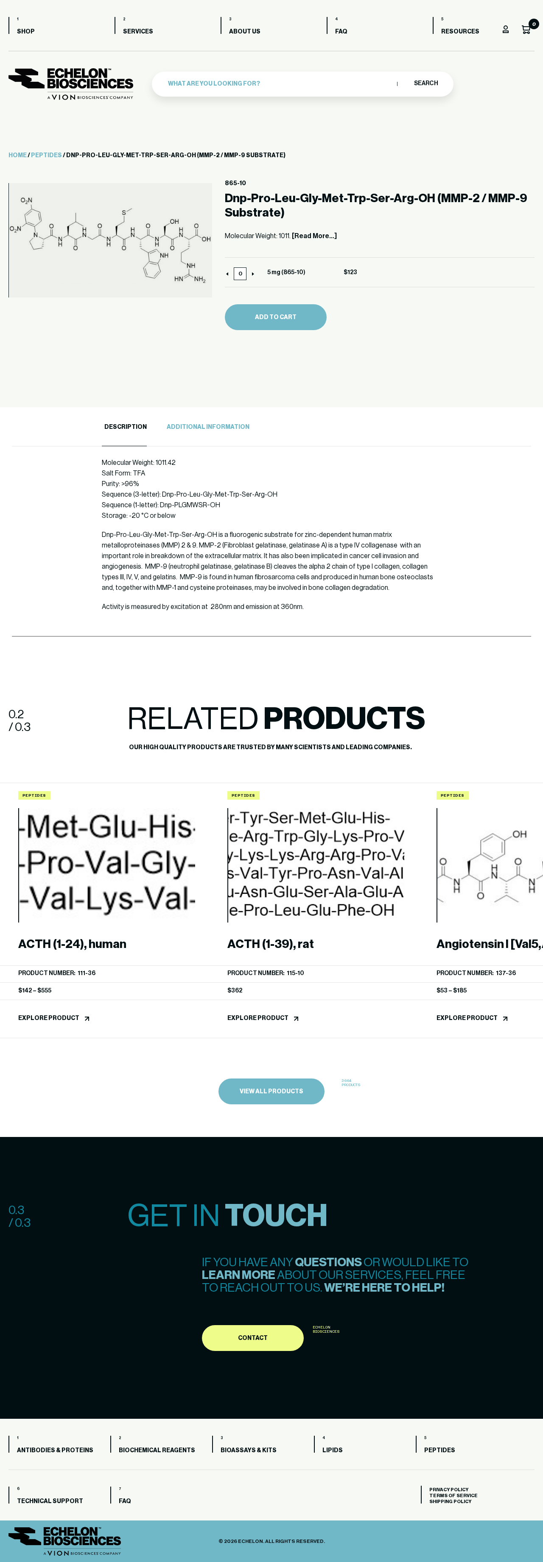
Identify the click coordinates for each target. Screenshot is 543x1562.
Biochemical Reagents (157, 1451)
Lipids (332, 1451)
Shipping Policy (450, 1501)
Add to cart (276, 317)
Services (138, 32)
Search (425, 83)
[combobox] (280, 84)
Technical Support (50, 1501)
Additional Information (208, 427)
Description (125, 427)
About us (244, 32)
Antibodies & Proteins (55, 1451)
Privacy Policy (448, 1489)
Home (17, 155)
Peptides (46, 155)
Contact (253, 1338)
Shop (26, 32)
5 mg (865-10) (286, 272)
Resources (460, 32)
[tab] (124, 427)
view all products (271, 1092)
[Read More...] (314, 236)
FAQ (341, 32)
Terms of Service (453, 1495)
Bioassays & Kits (249, 1451)
